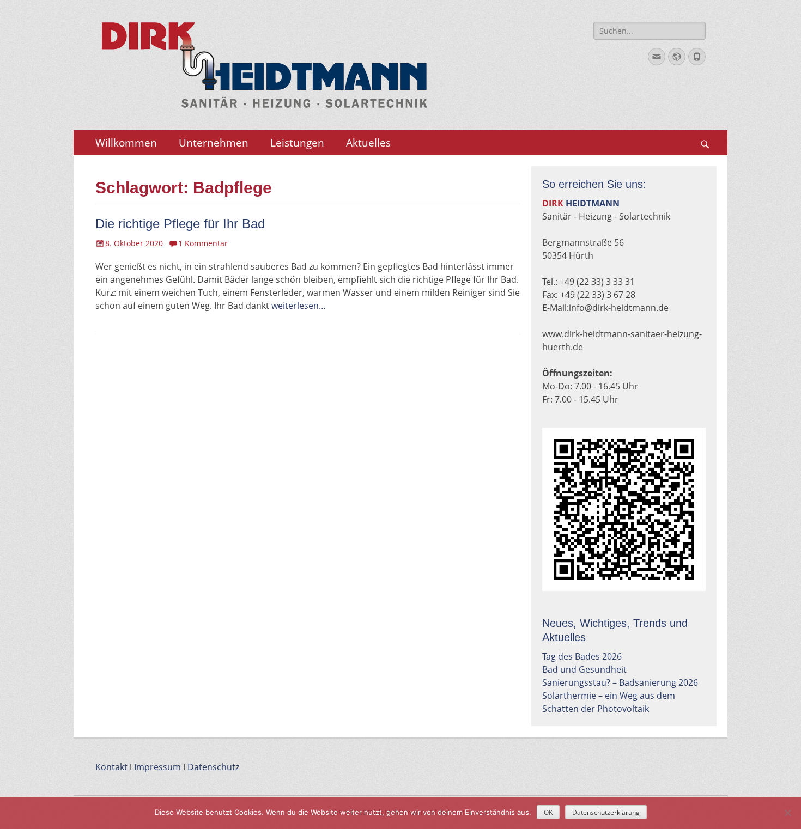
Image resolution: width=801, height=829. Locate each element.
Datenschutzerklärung (606, 812)
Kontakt (111, 767)
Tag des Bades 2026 (582, 656)
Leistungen (297, 143)
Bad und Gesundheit (584, 669)
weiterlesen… (298, 306)
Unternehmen (213, 143)
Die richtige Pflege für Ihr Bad (180, 223)
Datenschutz (213, 767)
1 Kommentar (203, 243)
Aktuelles (368, 143)
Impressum (157, 767)
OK (548, 812)
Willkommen (126, 143)
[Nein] (787, 812)
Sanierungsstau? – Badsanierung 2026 (620, 682)
